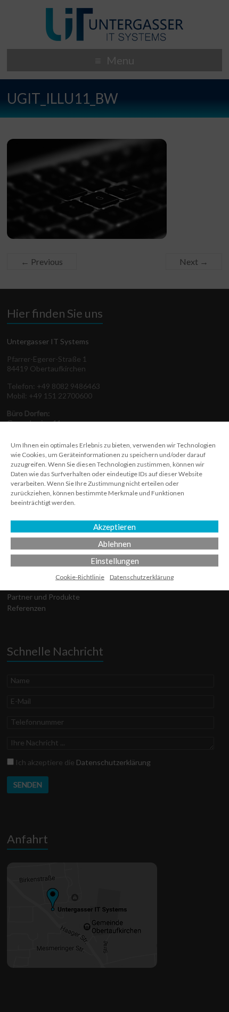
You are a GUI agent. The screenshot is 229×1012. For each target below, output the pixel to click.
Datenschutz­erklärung (142, 577)
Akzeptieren (114, 527)
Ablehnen (114, 544)
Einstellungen (115, 561)
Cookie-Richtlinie (79, 577)
